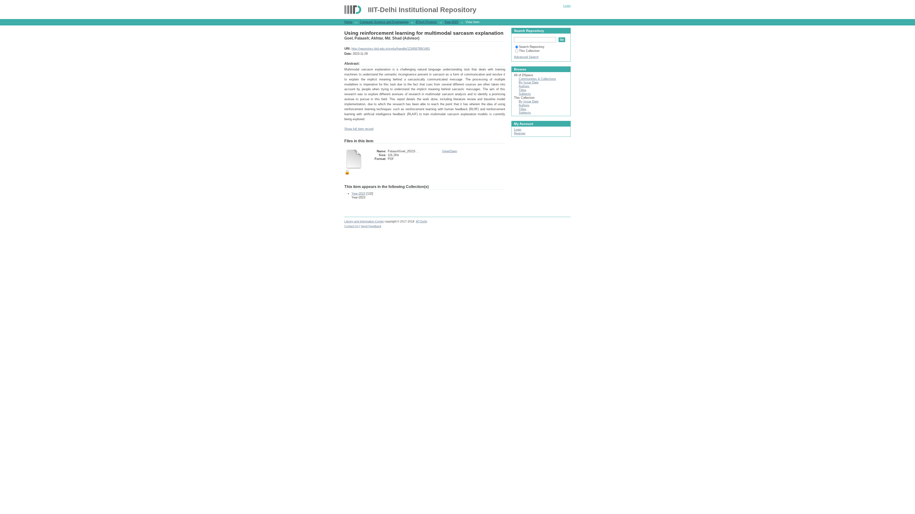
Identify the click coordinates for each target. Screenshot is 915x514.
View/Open (449, 151)
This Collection (529, 51)
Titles (522, 90)
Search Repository (531, 47)
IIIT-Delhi (421, 221)
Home (348, 22)
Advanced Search (526, 57)
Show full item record (358, 129)
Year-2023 (451, 22)
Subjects (525, 94)
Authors (524, 86)
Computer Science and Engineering (384, 22)
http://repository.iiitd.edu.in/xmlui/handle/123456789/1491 (390, 48)
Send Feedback (371, 226)
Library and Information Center (364, 221)
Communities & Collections (537, 79)
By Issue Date (529, 82)
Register (519, 133)
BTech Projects (426, 22)
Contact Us (351, 226)
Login (567, 6)
